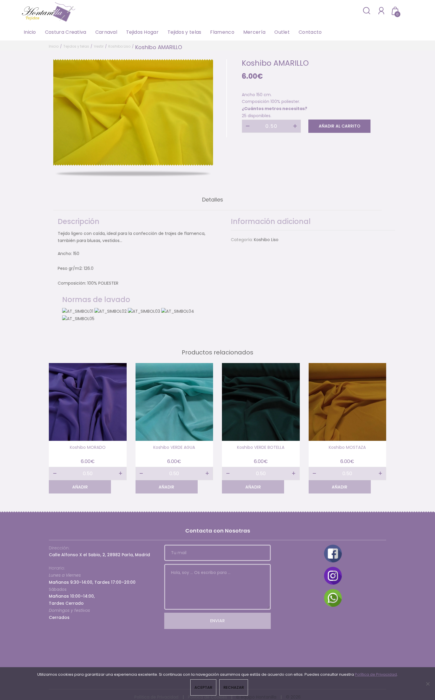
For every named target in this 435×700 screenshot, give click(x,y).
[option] (133, 112)
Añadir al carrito (339, 126)
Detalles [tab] (212, 199)
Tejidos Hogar (142, 32)
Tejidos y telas (184, 32)
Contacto (310, 32)
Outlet (282, 32)
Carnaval (106, 32)
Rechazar (233, 687)
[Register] (381, 10)
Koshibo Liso (119, 46)
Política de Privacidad (376, 674)
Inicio (30, 32)
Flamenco (222, 32)
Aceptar (203, 687)
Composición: (72, 283)
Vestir (99, 46)
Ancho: (65, 254)
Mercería (254, 32)
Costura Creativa (65, 32)
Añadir (80, 487)
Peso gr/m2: (70, 268)
